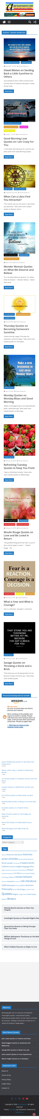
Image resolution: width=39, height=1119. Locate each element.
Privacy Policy (6, 1080)
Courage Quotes (9, 594)
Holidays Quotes (26, 62)
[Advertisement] (19, 981)
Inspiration (11, 881)
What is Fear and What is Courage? (18, 603)
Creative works (27, 862)
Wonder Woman (24, 255)
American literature (14, 854)
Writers (11, 898)
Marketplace (11, 885)
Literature (30, 881)
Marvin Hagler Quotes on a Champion (15, 1059)
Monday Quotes (9, 387)
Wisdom (4, 899)
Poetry (14, 889)
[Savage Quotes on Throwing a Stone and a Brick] (19, 638)
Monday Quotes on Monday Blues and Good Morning (18, 398)
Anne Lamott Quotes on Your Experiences (17, 1054)
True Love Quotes (10, 524)
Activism (4, 855)
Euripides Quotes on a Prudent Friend (15, 808)
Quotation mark (29, 889)
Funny (32, 873)
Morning (18, 885)
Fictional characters (7, 873)
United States (31, 894)
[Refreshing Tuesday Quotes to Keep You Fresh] (19, 440)
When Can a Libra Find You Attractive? (17, 198)
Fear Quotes (20, 594)
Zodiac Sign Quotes (19, 189)
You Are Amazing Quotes (11, 258)
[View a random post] (34, 21)
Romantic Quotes (9, 130)
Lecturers (17, 881)
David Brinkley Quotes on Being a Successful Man (19, 802)
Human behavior (23, 876)
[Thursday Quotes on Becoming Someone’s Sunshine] (19, 304)
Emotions (12, 867)
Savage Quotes (9, 655)
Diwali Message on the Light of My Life (15, 829)
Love (4, 885)
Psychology (21, 889)
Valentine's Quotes (22, 524)
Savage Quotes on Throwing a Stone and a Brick (18, 666)
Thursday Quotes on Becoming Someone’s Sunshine (16, 329)
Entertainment (22, 870)
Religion (15, 894)
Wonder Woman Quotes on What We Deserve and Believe (19, 270)
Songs (21, 894)
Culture (5, 866)
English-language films (25, 866)
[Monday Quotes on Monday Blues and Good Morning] (19, 370)
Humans (4, 881)
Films (19, 873)
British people (7, 863)
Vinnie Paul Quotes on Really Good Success (17, 822)
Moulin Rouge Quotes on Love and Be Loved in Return (18, 535)
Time (24, 894)
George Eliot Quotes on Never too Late (15, 1050)
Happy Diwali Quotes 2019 (12, 62)
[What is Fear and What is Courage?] (19, 577)
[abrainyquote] (4, 21)
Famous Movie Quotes (11, 255)
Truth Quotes (30, 594)
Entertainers (14, 870)
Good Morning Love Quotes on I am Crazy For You (19, 142)
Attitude (20, 859)
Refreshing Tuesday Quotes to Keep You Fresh (19, 466)
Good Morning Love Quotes (12, 123)
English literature (6, 870)
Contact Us (5, 1088)
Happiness (11, 877)
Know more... (20, 1023)
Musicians (30, 885)
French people (25, 873)
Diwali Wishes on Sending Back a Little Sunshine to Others (19, 73)
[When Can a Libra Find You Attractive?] (19, 176)
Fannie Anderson (23, 66)
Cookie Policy (6, 1084)
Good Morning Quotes (11, 127)
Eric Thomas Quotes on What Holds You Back (17, 795)
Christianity (16, 863)
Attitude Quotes (9, 314)
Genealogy (5, 877)
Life (22, 881)
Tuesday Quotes (9, 457)
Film (14, 873)
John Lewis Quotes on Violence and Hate (16, 1039)
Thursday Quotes (9, 318)
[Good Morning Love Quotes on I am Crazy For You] (19, 110)
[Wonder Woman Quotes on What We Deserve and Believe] (19, 238)
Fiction (30, 870)
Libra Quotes (8, 189)
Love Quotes (23, 127)
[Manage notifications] (34, 1114)
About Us (5, 1071)
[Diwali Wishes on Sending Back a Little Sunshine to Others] (19, 49)
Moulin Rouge (24, 520)
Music (23, 885)
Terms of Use (6, 1075)
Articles (13, 858)
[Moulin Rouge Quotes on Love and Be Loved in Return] (19, 503)
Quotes (7, 894)
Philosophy (7, 889)
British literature (28, 859)
